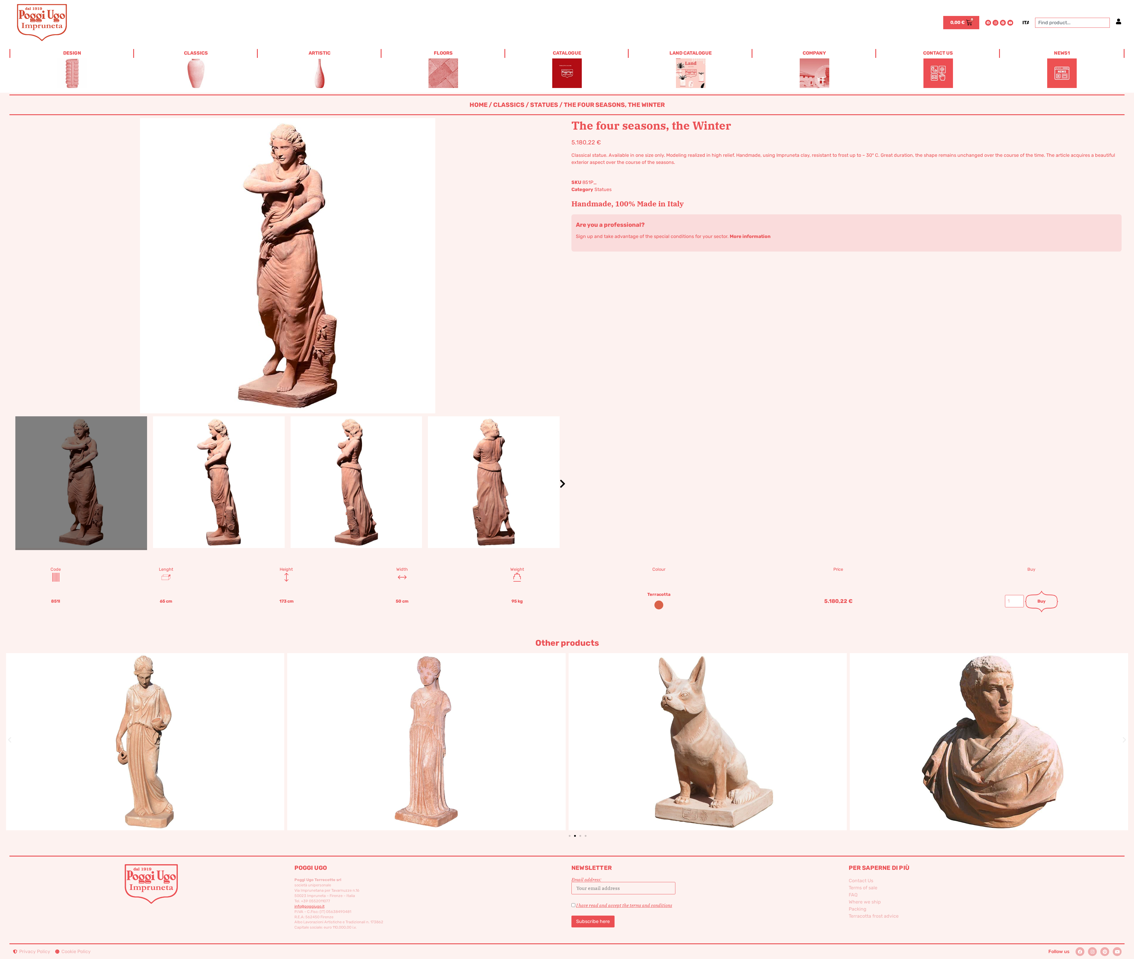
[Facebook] (988, 23)
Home (479, 104)
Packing (857, 909)
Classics (508, 104)
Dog (426, 732)
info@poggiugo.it (309, 906)
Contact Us (861, 880)
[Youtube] (1010, 23)
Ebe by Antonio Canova (989, 732)
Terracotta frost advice (874, 916)
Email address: (586, 880)
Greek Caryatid (145, 732)
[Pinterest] (1003, 23)
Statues (544, 104)
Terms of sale (863, 888)
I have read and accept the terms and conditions (624, 905)
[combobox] (1072, 23)
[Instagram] (995, 23)
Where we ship (865, 902)
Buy (1041, 601)
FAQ (853, 895)
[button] (563, 483)
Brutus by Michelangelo (707, 732)
